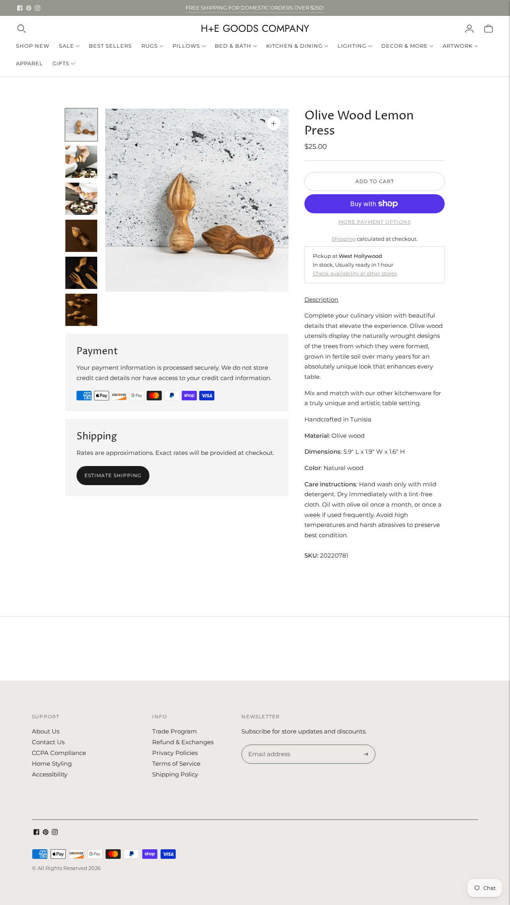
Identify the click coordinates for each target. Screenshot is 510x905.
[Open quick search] (21, 28)
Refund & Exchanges (183, 742)
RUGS (149, 46)
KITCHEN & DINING (294, 46)
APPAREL (29, 63)
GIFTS (61, 63)
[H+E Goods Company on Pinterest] (28, 8)
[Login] (469, 28)
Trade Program (174, 731)
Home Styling (52, 763)
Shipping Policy (175, 774)
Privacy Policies (175, 753)
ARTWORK (458, 46)
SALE (66, 46)
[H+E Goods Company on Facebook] (20, 8)
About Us (45, 731)
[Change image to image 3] (81, 199)
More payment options (375, 222)
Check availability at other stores (355, 273)
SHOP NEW (32, 46)
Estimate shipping (112, 475)
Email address (267, 745)
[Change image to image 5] (81, 273)
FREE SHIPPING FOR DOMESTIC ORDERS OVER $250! (255, 7)
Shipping (344, 239)
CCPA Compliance (59, 753)
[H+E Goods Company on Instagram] (37, 8)
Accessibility (49, 774)
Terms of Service (176, 763)
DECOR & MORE (404, 46)
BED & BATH (233, 46)
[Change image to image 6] (81, 310)
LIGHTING (352, 46)
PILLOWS (186, 46)
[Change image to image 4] (81, 236)
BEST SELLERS (110, 46)
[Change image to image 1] (81, 125)
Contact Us (48, 742)
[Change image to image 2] (81, 162)
